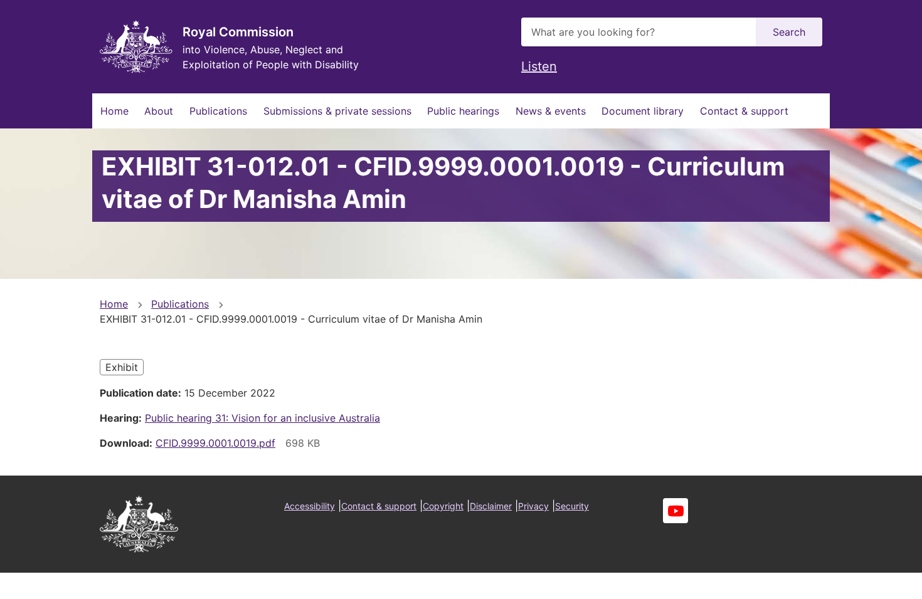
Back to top (865, 581)
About (158, 111)
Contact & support (744, 111)
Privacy (533, 506)
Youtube (675, 510)
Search (789, 32)
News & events (551, 111)
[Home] (136, 46)
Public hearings (463, 111)
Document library (642, 111)
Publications (218, 111)
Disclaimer (491, 506)
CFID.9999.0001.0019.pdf (215, 443)
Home (114, 111)
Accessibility (309, 506)
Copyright (443, 506)
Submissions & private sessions (337, 111)
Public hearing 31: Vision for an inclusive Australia (262, 418)
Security (572, 506)
